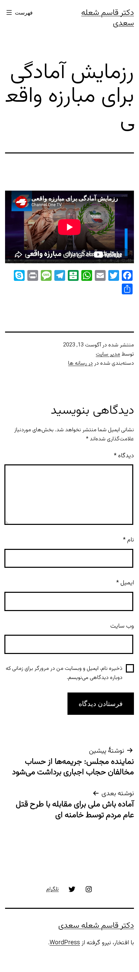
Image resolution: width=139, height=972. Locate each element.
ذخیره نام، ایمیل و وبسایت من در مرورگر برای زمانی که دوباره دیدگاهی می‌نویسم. (64, 673)
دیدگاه (124, 456)
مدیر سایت (108, 354)
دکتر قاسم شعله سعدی (107, 18)
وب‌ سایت (122, 626)
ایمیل (125, 583)
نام (128, 540)
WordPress (65, 943)
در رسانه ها (80, 363)
